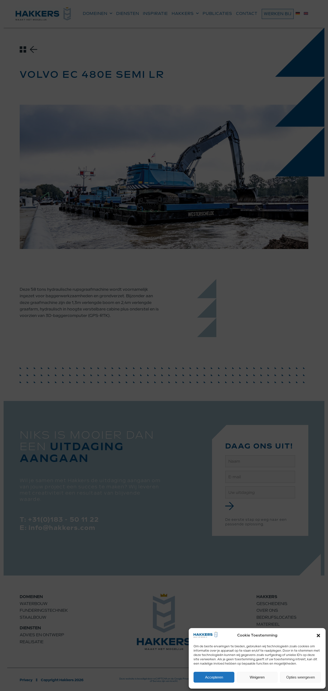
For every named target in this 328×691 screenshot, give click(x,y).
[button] (318, 635)
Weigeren (257, 677)
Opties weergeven (300, 677)
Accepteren (214, 677)
